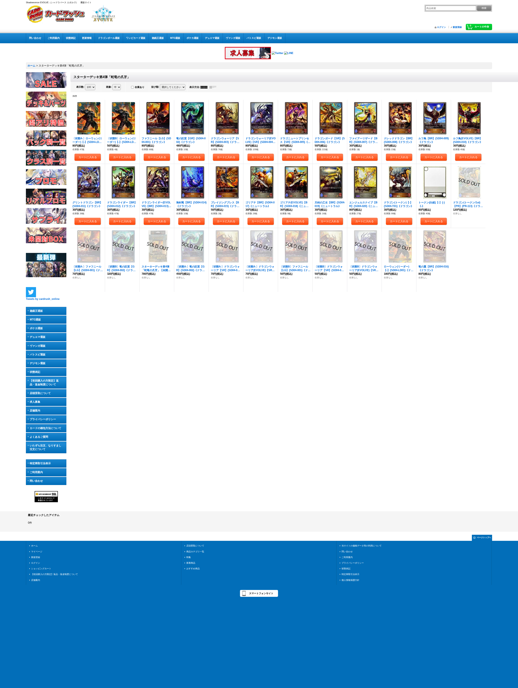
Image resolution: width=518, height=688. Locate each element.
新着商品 (190, 563)
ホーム (34, 545)
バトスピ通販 (38, 354)
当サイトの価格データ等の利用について (362, 545)
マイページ (36, 551)
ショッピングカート (41, 568)
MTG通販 (35, 319)
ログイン (441, 27)
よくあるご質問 (39, 436)
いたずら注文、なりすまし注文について (45, 447)
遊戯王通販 (36, 310)
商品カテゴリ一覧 (195, 551)
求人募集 (35, 401)
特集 (188, 557)
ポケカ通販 (36, 328)
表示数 (80, 87)
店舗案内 (35, 410)
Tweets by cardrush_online (42, 298)
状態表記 (35, 371)
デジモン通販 (38, 363)
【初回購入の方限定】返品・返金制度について (44, 382)
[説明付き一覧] (213, 87)
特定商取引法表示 (40, 463)
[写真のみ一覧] (205, 87)
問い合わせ (36, 480)
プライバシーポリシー (43, 419)
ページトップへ (484, 537)
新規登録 (457, 27)
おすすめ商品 (193, 568)
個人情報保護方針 (350, 580)
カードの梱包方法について (45, 428)
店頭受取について (40, 393)
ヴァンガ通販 (38, 345)
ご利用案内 (36, 472)
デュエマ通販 (38, 336)
